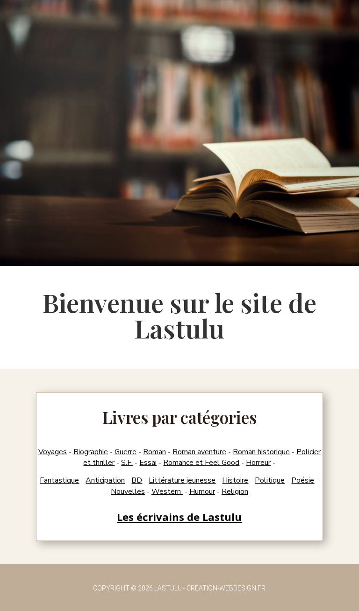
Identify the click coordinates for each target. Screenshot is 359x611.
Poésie (302, 480)
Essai (148, 462)
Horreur (258, 462)
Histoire (235, 480)
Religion (235, 491)
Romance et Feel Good (201, 462)
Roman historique (261, 452)
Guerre (125, 452)
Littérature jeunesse (182, 480)
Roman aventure (199, 452)
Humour (202, 491)
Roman (154, 452)
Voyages (52, 452)
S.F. (127, 462)
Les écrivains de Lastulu (179, 517)
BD (136, 480)
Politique (270, 480)
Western (167, 491)
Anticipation (105, 480)
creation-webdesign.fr (226, 588)
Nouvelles (128, 491)
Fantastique (59, 480)
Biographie (90, 452)
